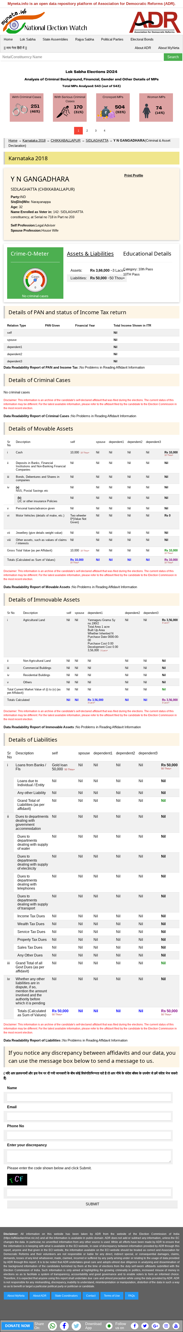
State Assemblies (55, 39)
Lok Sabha (27, 39)
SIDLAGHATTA (97, 140)
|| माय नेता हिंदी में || (15, 48)
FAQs (131, 1295)
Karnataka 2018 (34, 140)
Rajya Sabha (84, 39)
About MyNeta (168, 48)
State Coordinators (66, 1295)
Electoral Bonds (142, 39)
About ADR (143, 48)
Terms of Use (112, 1295)
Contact (91, 1295)
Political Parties (112, 39)
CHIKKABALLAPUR (66, 140)
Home (8, 39)
